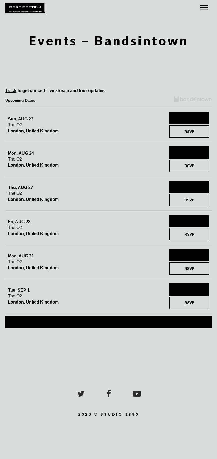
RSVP (189, 131)
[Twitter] (81, 394)
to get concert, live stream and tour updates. (55, 90)
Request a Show (108, 322)
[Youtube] (136, 394)
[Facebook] (108, 394)
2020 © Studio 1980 (108, 414)
